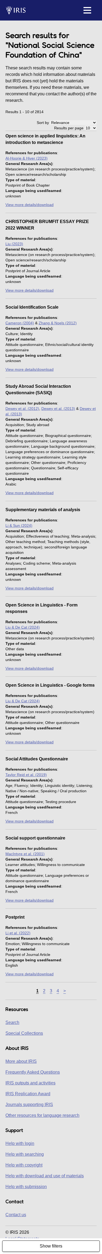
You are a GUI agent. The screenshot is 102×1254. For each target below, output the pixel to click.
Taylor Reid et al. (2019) (26, 775)
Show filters (51, 1246)
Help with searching (24, 1154)
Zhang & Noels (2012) (58, 323)
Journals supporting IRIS (29, 1104)
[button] (87, 10)
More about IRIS (21, 1061)
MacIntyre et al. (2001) (25, 854)
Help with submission (26, 1186)
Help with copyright (23, 1165)
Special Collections (24, 1033)
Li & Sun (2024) (18, 525)
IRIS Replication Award (27, 1093)
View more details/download (29, 205)
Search (12, 1022)
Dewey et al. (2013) (58, 408)
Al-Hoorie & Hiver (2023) (26, 158)
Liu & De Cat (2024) (22, 627)
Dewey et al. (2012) (22, 408)
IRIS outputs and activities (30, 1083)
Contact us (15, 1214)
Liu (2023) (14, 244)
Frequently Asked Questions (32, 1072)
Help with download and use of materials (44, 1176)
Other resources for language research (42, 1115)
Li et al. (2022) (17, 933)
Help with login (19, 1143)
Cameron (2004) (19, 323)
